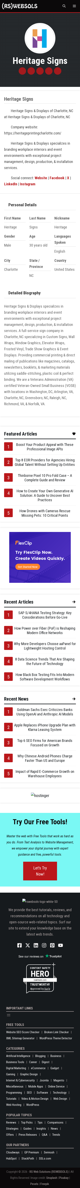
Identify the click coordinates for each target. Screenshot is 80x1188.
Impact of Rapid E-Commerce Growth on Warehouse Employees (45, 773)
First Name (12, 218)
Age (32, 236)
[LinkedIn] (49, 71)
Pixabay (64, 1178)
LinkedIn (10, 184)
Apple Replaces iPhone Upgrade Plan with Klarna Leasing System (44, 727)
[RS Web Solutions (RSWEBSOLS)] (19, 6)
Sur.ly (47, 988)
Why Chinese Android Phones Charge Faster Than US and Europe (44, 758)
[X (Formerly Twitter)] (40, 71)
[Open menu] (8, 1015)
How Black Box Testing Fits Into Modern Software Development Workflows (45, 677)
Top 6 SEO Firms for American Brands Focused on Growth (44, 742)
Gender (9, 236)
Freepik (44, 1184)
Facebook (57, 178)
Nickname (62, 218)
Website (41, 178)
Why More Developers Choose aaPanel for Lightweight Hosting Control (45, 646)
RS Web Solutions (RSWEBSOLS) (49, 1172)
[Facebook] (31, 71)
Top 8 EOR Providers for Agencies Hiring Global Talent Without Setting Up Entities (45, 462)
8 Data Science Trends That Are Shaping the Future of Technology (44, 661)
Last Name (37, 218)
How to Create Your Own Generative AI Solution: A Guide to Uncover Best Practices (45, 495)
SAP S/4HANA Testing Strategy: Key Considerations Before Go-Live (45, 615)
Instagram (27, 184)
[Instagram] (57, 71)
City (7, 260)
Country (60, 260)
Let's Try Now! (40, 871)
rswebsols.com (40, 980)
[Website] (22, 71)
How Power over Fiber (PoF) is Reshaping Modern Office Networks (44, 630)
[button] (64, 6)
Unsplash (51, 1178)
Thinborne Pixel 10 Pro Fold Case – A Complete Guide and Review (45, 477)
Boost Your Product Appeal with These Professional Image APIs (44, 446)
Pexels (34, 1184)
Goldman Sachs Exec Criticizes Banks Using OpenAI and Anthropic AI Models (44, 712)
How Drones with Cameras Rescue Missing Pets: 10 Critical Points (44, 513)
